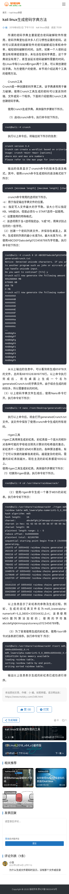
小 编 (5, 27)
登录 (7, 839)
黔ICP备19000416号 (47, 889)
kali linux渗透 (42, 27)
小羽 (11, 862)
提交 (34, 843)
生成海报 (12, 720)
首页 (5, 12)
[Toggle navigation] (63, 4)
